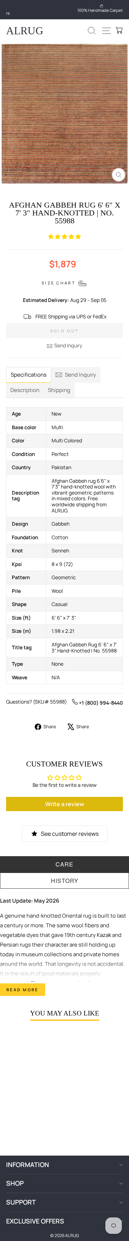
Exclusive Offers (35, 1221)
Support (21, 1202)
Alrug (24, 30)
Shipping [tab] (59, 390)
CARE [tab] (64, 864)
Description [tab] (24, 390)
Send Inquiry (68, 345)
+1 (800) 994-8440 (100, 702)
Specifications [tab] (29, 374)
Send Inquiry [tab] (80, 374)
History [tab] (64, 881)
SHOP (15, 1183)
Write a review (64, 804)
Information (27, 1164)
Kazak (104, 935)
